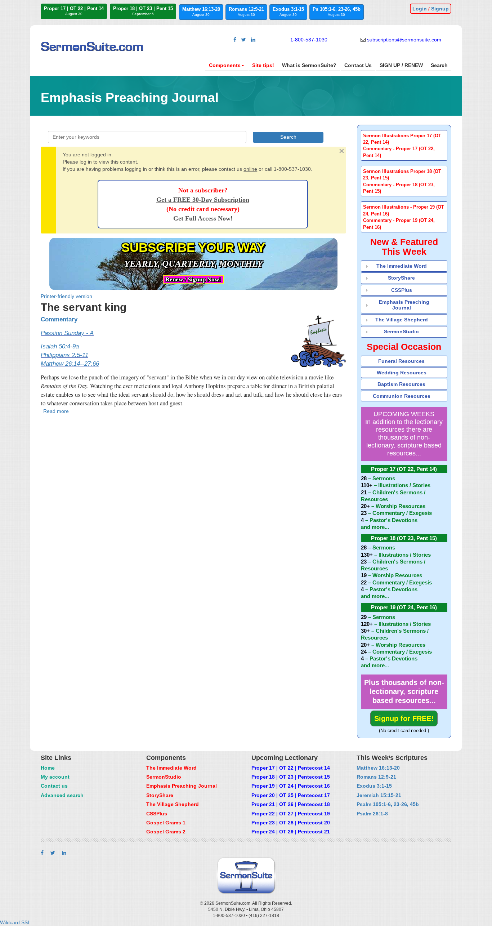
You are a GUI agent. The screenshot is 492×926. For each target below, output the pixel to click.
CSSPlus (401, 290)
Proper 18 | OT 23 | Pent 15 (143, 11)
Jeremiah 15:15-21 (379, 795)
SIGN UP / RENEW (401, 65)
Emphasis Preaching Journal (404, 304)
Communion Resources (401, 396)
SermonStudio (401, 331)
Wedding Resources (401, 372)
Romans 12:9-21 (246, 11)
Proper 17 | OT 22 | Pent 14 (74, 11)
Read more (56, 411)
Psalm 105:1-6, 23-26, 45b (388, 804)
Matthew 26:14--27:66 (70, 363)
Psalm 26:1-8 (372, 813)
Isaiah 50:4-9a (60, 346)
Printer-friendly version (66, 296)
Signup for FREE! (404, 718)
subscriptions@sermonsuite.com (404, 40)
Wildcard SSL (15, 922)
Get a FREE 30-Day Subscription (202, 199)
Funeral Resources (401, 361)
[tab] (404, 145)
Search (439, 65)
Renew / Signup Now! (193, 279)
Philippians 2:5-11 (64, 355)
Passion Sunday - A (67, 333)
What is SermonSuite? (309, 65)
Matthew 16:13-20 (201, 11)
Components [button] (225, 65)
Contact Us (358, 65)
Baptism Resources (401, 384)
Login (419, 9)
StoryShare (401, 278)
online (250, 169)
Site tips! (263, 65)
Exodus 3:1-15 (288, 11)
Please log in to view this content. (100, 162)
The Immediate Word (401, 266)
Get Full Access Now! (203, 218)
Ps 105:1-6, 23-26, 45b (337, 11)
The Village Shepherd (401, 319)
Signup (440, 9)
